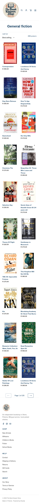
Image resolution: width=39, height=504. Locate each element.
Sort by (5, 34)
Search (4, 471)
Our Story (5, 482)
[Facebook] (3, 424)
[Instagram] (7, 424)
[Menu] (35, 10)
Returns (5, 464)
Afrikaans (5, 436)
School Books (7, 447)
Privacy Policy (7, 489)
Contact (5, 457)
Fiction (4, 443)
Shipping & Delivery (9, 461)
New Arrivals (6, 433)
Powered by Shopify (19, 501)
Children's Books (8, 440)
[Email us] (10, 424)
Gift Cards (5, 468)
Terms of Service (8, 485)
